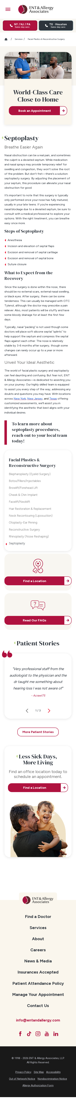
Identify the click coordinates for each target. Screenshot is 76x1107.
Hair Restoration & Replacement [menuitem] (30, 508)
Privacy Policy (23, 1072)
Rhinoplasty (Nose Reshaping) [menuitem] (29, 536)
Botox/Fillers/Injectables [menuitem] (25, 481)
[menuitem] (38, 916)
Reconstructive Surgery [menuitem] (24, 529)
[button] (7, 9)
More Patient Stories (38, 732)
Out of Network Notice (22, 1078)
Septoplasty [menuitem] (17, 543)
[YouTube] (46, 1033)
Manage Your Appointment (38, 994)
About (38, 938)
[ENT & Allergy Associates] (36, 9)
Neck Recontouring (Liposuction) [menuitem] (30, 515)
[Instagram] (38, 1033)
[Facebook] (20, 1033)
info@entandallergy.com (38, 1020)
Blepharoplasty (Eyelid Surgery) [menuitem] (30, 474)
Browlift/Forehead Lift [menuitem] (23, 487)
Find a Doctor (38, 916)
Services (18, 39)
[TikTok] (29, 1033)
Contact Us (38, 1005)
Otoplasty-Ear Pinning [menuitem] (23, 522)
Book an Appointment (34, 111)
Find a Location (34, 788)
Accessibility (53, 1072)
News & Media (38, 961)
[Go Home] (7, 39)
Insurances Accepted (38, 972)
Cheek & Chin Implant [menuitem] (23, 495)
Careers (38, 949)
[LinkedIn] (55, 1033)
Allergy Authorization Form (38, 1085)
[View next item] (49, 711)
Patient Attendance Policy (38, 983)
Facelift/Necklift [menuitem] (19, 501)
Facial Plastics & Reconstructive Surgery (46, 39)
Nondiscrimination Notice (52, 1078)
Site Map (39, 1072)
